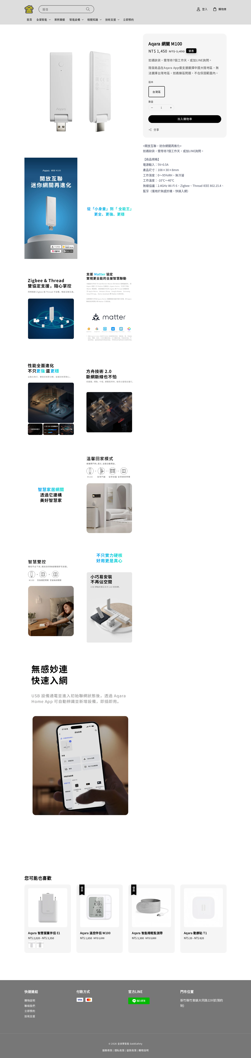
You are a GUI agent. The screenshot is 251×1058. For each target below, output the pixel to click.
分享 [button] (156, 130)
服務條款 (107, 1050)
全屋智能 (41, 19)
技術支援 (110, 19)
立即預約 (128, 19)
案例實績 (59, 19)
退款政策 (132, 1050)
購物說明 (29, 1000)
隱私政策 (119, 1050)
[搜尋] (88, 9)
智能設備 (74, 19)
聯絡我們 (29, 1005)
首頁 (29, 19)
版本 (150, 82)
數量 (150, 101)
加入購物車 (185, 119)
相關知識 (92, 19)
